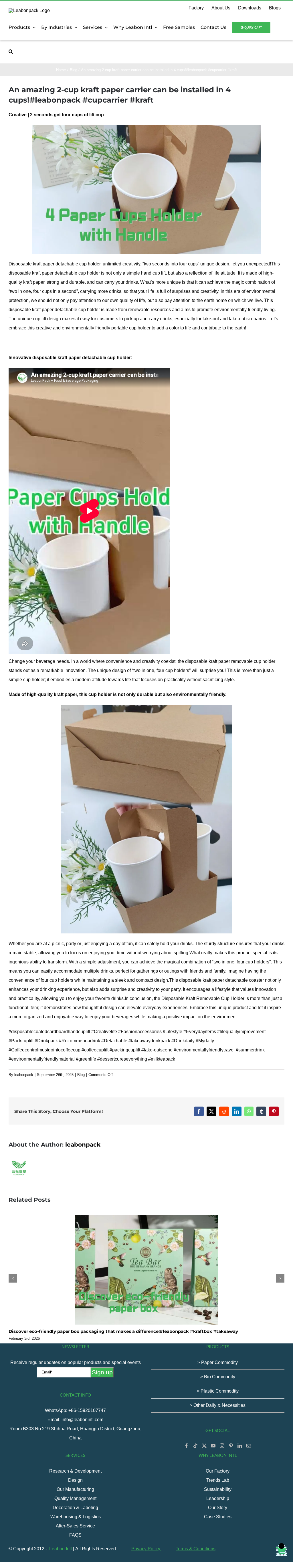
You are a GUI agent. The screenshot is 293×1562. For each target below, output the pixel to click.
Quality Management (75, 1498)
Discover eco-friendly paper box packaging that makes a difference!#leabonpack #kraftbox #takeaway (123, 1331)
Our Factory (217, 1471)
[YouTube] (213, 1445)
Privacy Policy (146, 1548)
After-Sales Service (75, 1525)
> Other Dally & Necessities (218, 1405)
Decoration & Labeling (75, 1507)
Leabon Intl (60, 1548)
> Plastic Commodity (218, 1391)
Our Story (217, 1507)
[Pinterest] (231, 1445)
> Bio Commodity (217, 1376)
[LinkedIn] (239, 1445)
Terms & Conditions (195, 1548)
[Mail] (248, 1445)
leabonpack (23, 1075)
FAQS (75, 1535)
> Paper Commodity (217, 1362)
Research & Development (75, 1471)
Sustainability (217, 1489)
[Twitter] (204, 1445)
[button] (11, 51)
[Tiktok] (195, 1445)
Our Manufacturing (75, 1489)
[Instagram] (222, 1445)
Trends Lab (217, 1480)
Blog (81, 1075)
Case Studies (217, 1516)
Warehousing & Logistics (75, 1516)
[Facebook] (186, 1445)
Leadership (217, 1498)
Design (75, 1480)
